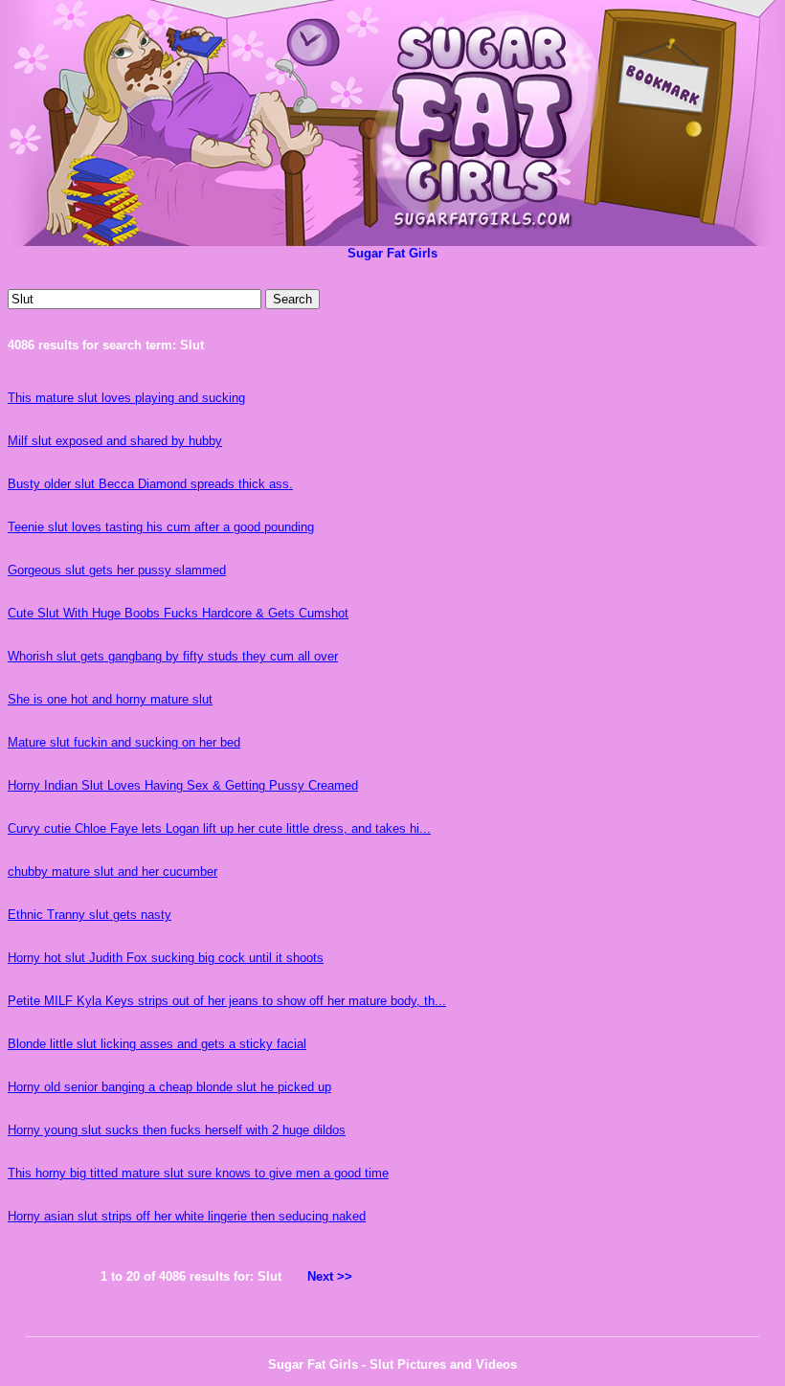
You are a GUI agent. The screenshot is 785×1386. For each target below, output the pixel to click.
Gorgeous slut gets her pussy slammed (117, 570)
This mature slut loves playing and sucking (126, 398)
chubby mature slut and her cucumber (112, 871)
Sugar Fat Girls (392, 253)
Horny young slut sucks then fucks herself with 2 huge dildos (177, 1130)
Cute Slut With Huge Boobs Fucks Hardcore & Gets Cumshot (178, 613)
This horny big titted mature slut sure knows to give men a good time (198, 1173)
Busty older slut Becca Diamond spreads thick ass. (150, 484)
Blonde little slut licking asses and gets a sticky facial (157, 1044)
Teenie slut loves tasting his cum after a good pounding (161, 527)
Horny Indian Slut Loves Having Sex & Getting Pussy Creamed (183, 785)
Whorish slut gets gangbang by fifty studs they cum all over (173, 656)
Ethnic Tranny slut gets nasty (89, 914)
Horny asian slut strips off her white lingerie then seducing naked (187, 1216)
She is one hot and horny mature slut (110, 699)
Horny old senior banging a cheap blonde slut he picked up (169, 1087)
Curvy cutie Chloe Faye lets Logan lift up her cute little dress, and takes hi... (219, 828)
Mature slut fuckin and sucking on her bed (124, 742)
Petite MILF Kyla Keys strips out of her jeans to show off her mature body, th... (227, 1001)
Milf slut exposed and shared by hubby (115, 441)
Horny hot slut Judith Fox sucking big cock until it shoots (166, 957)
